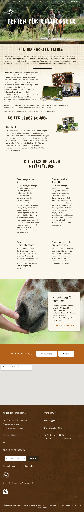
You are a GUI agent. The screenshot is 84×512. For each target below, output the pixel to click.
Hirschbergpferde (50, 421)
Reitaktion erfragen (62, 325)
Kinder (66, 354)
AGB (44, 505)
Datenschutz (37, 505)
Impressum (27, 505)
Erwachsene (46, 354)
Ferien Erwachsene (73, 505)
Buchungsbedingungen (56, 505)
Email (48, 108)
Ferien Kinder (42, 508)
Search (33, 458)
